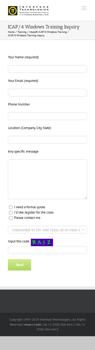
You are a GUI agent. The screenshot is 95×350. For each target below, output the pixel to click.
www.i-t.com (32, 324)
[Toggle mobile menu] (84, 8)
